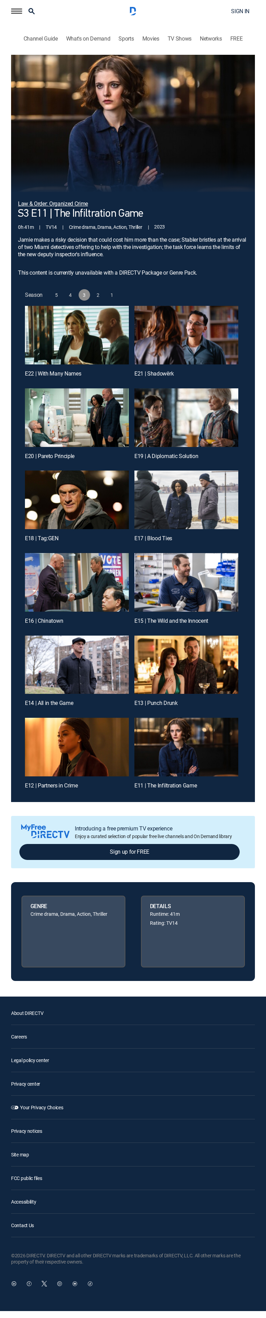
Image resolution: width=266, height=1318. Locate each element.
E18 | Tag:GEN (42, 538)
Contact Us (22, 1225)
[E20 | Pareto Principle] (77, 417)
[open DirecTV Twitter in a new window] (44, 1283)
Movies (150, 38)
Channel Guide (41, 38)
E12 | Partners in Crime (51, 785)
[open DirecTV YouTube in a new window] (75, 1283)
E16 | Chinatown (44, 620)
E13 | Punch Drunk (156, 703)
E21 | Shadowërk (154, 373)
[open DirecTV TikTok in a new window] (90, 1283)
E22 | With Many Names (53, 373)
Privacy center (25, 1083)
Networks (211, 38)
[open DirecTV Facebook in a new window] (29, 1283)
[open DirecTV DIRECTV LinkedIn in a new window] (14, 1283)
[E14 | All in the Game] (77, 665)
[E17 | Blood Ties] (186, 500)
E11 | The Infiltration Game (165, 785)
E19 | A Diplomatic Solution (166, 456)
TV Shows (180, 38)
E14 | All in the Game (49, 703)
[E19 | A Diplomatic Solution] (186, 417)
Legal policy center (30, 1060)
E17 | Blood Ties (153, 538)
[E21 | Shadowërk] (186, 335)
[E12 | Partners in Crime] (77, 747)
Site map (20, 1154)
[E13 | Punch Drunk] (186, 665)
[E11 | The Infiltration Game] (186, 747)
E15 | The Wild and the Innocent (171, 620)
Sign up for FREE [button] (129, 851)
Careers (19, 1036)
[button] (16, 11)
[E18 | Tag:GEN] (77, 500)
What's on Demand (88, 38)
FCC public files (26, 1178)
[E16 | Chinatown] (77, 582)
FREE (236, 38)
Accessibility (23, 1201)
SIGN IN (240, 11)
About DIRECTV (27, 1013)
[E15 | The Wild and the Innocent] (186, 582)
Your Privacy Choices (41, 1107)
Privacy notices (26, 1131)
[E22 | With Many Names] (77, 335)
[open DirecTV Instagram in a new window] (59, 1283)
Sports (126, 38)
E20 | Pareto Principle (49, 456)
